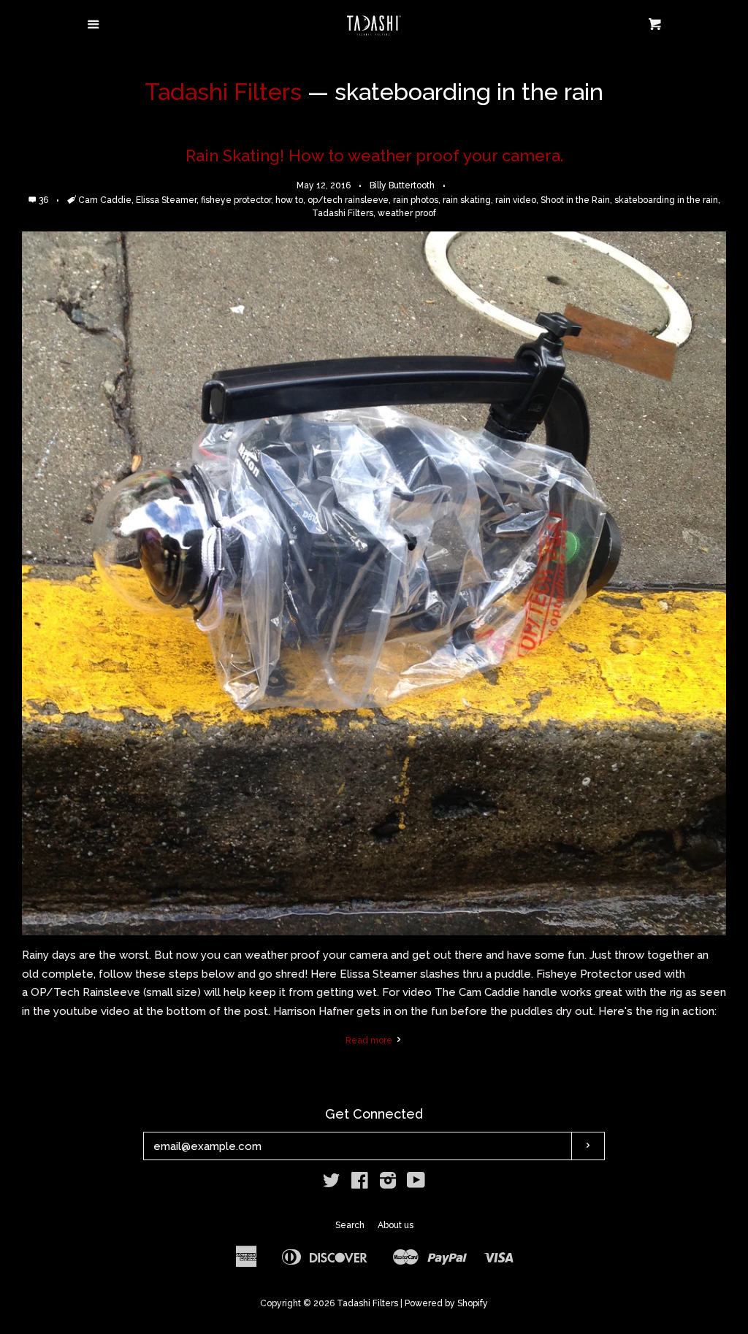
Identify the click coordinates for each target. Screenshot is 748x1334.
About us (395, 1225)
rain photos (415, 200)
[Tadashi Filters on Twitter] (331, 1183)
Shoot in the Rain (575, 200)
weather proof (407, 213)
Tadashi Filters (223, 91)
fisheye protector (236, 200)
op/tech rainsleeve (348, 200)
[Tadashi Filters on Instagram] (388, 1183)
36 (44, 200)
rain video (515, 200)
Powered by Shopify (446, 1303)
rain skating (467, 200)
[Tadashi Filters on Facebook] (360, 1183)
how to (289, 200)
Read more (370, 1040)
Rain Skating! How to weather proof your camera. (374, 155)
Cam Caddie (104, 200)
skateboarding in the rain (666, 200)
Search (350, 1225)
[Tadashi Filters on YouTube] (416, 1183)
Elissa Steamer (166, 200)
